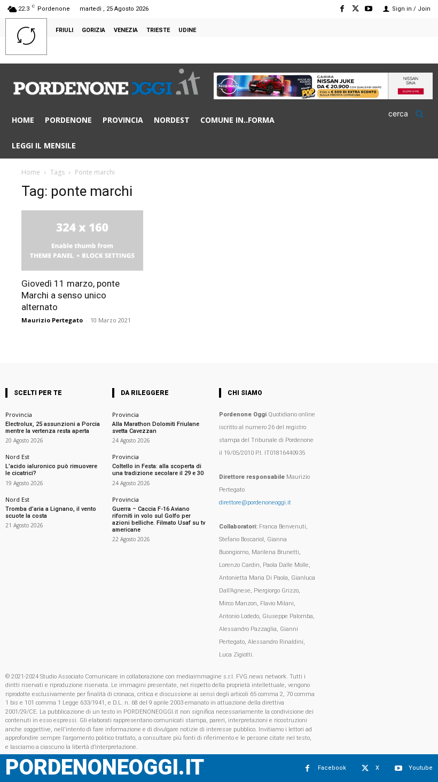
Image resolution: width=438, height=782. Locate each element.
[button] (409, 113)
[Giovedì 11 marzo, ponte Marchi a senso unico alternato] (82, 240)
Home (30, 172)
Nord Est (17, 457)
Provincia (18, 414)
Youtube (421, 767)
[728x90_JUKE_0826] (323, 96)
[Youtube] (369, 8)
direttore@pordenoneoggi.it (255, 502)
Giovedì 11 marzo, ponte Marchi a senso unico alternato (70, 295)
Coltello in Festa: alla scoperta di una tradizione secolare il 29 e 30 (158, 470)
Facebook (332, 767)
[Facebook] (341, 8)
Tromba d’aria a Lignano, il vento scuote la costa (50, 512)
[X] (355, 8)
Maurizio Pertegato (52, 320)
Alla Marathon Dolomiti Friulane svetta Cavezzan (155, 428)
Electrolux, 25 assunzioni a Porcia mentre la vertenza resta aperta (52, 428)
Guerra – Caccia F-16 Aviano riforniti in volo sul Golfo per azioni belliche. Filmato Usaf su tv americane (158, 519)
